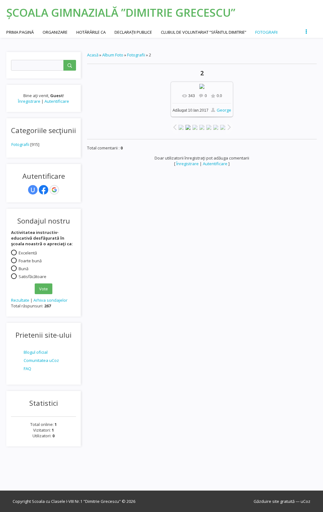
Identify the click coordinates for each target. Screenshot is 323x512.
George (224, 110)
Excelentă (28, 253)
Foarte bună (30, 261)
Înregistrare (29, 101)
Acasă (92, 55)
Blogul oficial (36, 352)
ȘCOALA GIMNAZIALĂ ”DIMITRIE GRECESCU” (120, 12)
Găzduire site (266, 501)
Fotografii (20, 144)
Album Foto (112, 55)
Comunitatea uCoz (41, 360)
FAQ (27, 368)
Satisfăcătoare (32, 276)
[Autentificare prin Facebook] (43, 190)
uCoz (305, 501)
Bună (23, 268)
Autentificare (56, 101)
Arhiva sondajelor (50, 300)
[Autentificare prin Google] (54, 190)
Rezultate (20, 300)
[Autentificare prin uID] (33, 190)
